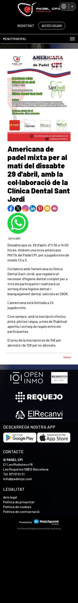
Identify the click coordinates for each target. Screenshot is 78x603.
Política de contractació (21, 511)
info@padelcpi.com (17, 479)
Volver (67, 357)
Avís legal (10, 497)
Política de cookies (17, 507)
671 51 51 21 (17, 474)
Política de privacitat (19, 502)
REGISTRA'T (25, 26)
